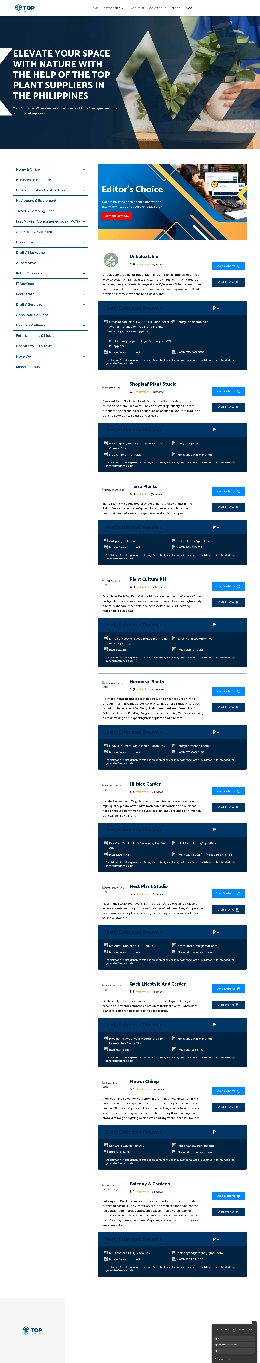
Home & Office (28, 169)
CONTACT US (157, 8)
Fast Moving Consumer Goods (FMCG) (48, 221)
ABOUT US (137, 8)
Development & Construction (40, 190)
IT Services (25, 284)
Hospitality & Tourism (34, 346)
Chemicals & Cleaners (34, 232)
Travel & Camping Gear (35, 211)
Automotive (26, 263)
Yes (219, 1339)
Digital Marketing (30, 253)
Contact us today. (117, 216)
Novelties (24, 356)
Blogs (135, 1337)
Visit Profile (226, 282)
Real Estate (25, 294)
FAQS (189, 8)
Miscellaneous (28, 367)
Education (24, 242)
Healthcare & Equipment (36, 201)
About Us (138, 1327)
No (218, 1351)
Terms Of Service (174, 1332)
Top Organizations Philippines (179, 1358)
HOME (94, 8)
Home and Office (95, 1337)
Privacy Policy (172, 1327)
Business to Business (33, 180)
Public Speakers (29, 273)
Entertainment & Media (35, 336)
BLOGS (176, 8)
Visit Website (225, 266)
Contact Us (139, 1332)
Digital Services (29, 305)
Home (136, 1322)
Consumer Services (32, 315)
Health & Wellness (31, 325)
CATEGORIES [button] (112, 8)
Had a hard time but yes (227, 1345)
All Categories (93, 1347)
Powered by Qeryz (223, 1359)
